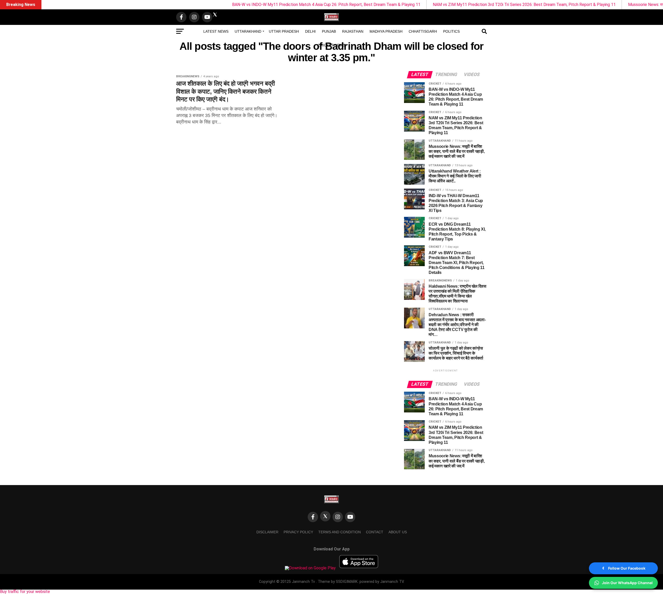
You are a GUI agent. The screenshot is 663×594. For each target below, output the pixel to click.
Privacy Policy (298, 532)
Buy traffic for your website (25, 591)
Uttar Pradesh (284, 31)
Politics (451, 31)
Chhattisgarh (423, 31)
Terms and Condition (339, 532)
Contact (374, 532)
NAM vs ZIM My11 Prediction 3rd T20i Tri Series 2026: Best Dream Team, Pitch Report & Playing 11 (494, 4)
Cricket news (331, 45)
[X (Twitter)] (325, 516)
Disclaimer (267, 532)
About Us (397, 532)
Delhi (310, 31)
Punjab (329, 31)
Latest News (215, 31)
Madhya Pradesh (386, 31)
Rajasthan (352, 31)
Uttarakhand (248, 31)
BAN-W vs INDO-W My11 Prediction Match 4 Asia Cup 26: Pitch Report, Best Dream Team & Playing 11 (296, 4)
